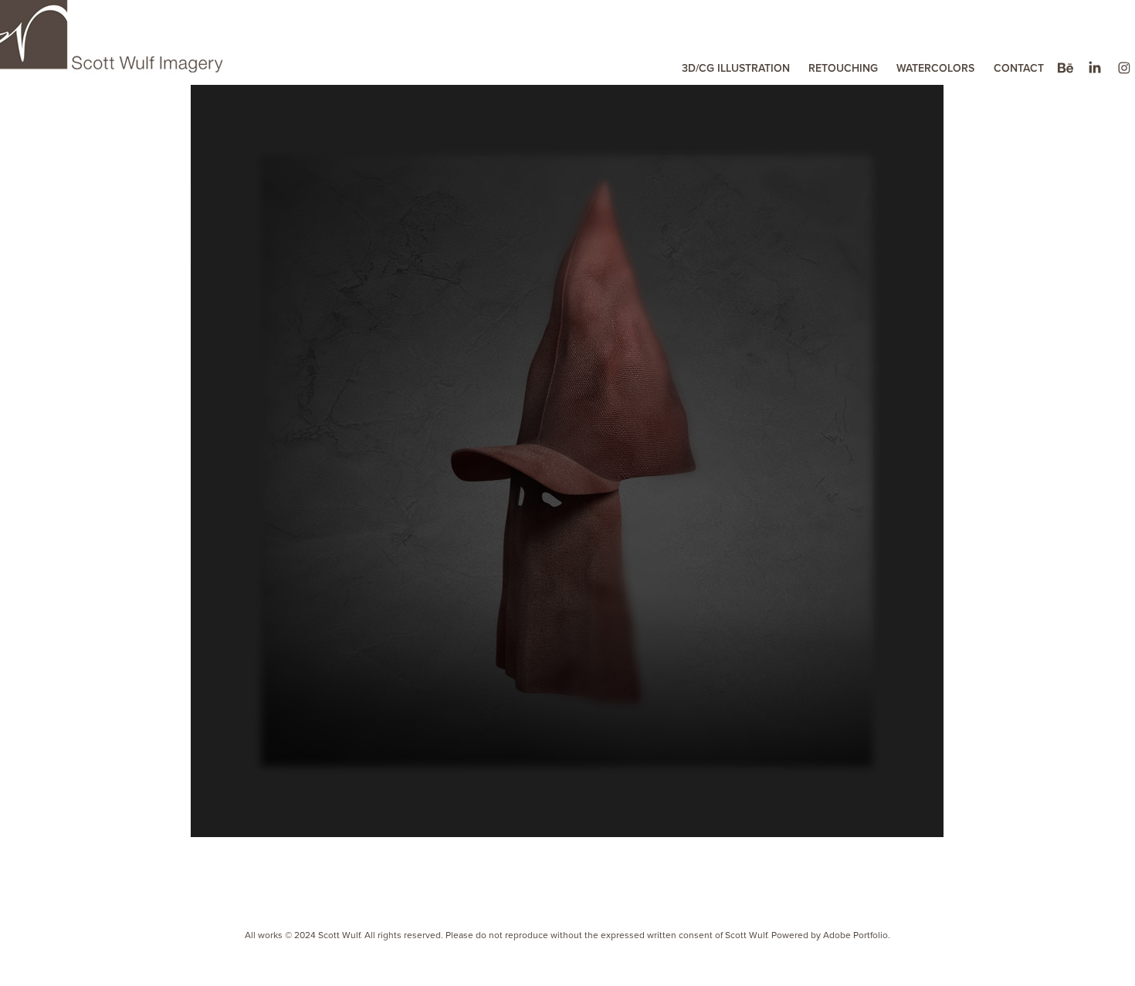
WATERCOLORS (935, 68)
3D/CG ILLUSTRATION (736, 68)
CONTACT (1019, 68)
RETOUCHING (843, 68)
